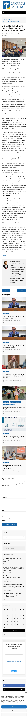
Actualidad (6, 402)
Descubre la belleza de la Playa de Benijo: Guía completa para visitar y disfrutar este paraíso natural (14, 569)
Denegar (14, 710)
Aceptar (14, 706)
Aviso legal (19, 718)
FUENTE (4, 256)
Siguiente (21, 290)
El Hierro (12, 402)
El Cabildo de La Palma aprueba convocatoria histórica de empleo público (13, 375)
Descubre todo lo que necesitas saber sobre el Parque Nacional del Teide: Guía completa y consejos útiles (13, 586)
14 (17, 618)
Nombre (4, 497)
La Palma (5, 35)
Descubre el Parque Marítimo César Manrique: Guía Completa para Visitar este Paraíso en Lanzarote (14, 595)
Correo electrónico (7, 504)
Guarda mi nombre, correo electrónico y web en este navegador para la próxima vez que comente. (14, 518)
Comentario (5, 489)
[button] (26, 692)
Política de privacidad (12, 718)
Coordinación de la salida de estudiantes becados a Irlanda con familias (12, 466)
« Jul (4, 635)
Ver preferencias (14, 714)
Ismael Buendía (6, 33)
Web (3, 510)
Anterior (6, 290)
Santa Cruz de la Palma (9, 404)
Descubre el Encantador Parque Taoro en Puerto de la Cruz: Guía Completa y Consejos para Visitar (13, 577)
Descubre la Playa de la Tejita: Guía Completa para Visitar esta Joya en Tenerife (12, 560)
